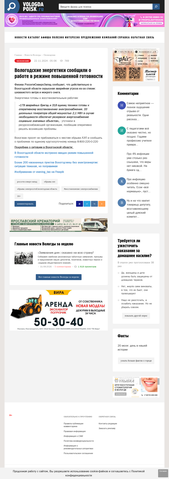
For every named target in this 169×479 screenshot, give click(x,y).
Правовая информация (75, 431)
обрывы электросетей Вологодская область (37, 189)
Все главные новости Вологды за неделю (58, 277)
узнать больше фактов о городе (136, 360)
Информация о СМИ (73, 436)
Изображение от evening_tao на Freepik (39, 171)
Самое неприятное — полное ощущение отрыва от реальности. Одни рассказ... (140, 111)
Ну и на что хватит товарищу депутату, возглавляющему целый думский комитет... (139, 208)
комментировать (25, 204)
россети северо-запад (27, 181)
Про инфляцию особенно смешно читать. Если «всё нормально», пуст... (139, 185)
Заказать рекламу (107, 428)
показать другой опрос (136, 315)
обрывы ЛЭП (49, 181)
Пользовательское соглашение (78, 453)
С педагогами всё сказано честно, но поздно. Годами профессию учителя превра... (139, 136)
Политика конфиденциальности (79, 441)
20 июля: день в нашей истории (132, 347)
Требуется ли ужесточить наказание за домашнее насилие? (135, 248)
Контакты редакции (108, 423)
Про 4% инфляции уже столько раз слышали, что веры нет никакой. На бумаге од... (139, 161)
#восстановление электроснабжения (81, 189)
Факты (123, 336)
